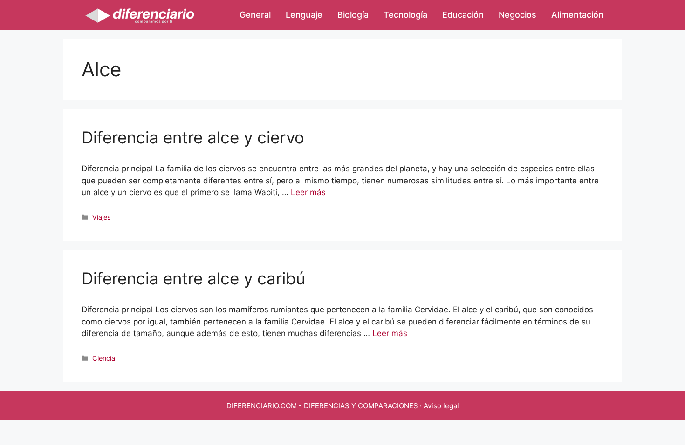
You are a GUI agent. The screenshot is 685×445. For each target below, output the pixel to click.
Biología (353, 15)
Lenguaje (304, 15)
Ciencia (103, 358)
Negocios (517, 15)
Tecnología (405, 15)
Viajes (101, 217)
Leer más (308, 192)
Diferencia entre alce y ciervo (193, 137)
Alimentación (577, 15)
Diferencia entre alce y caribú (193, 278)
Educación (463, 15)
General (255, 15)
